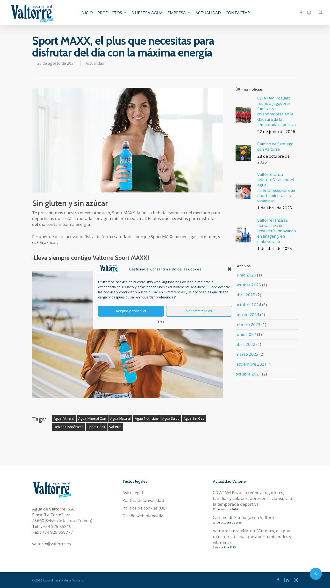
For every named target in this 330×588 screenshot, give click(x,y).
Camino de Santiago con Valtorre (244, 517)
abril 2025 (245, 295)
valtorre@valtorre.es (51, 543)
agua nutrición (146, 418)
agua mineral (64, 418)
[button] (229, 269)
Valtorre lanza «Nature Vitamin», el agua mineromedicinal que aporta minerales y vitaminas (252, 536)
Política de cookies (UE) (144, 508)
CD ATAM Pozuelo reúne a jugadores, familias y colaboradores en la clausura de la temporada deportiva (253, 498)
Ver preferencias (199, 311)
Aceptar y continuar (131, 311)
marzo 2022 (247, 354)
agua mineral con (92, 418)
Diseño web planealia (143, 515)
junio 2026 (246, 275)
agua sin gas (194, 418)
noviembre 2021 (251, 364)
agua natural (120, 418)
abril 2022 (245, 344)
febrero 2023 (248, 324)
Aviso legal (132, 492)
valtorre (115, 427)
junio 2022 (246, 334)
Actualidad (95, 63)
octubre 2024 (248, 304)
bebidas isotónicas (68, 427)
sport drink (96, 427)
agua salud (170, 418)
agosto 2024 (247, 314)
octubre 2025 (248, 285)
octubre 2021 (248, 374)
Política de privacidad (143, 500)
